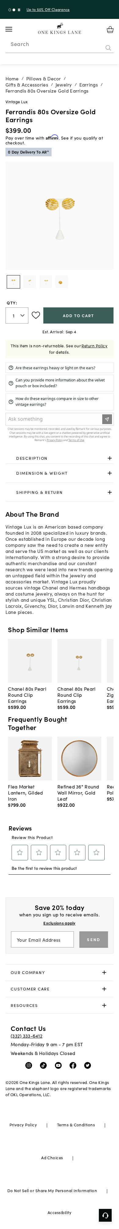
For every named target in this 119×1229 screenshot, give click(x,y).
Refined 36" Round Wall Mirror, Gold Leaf (78, 792)
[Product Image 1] (29, 282)
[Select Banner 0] (10, 10)
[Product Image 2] (45, 282)
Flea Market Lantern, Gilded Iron (25, 792)
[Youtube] (59, 1065)
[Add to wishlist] (36, 315)
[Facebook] (74, 1065)
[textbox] (17, 315)
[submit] (108, 48)
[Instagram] (30, 1065)
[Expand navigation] (13, 29)
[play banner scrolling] (19, 10)
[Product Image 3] (61, 282)
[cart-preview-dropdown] (110, 29)
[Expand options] (110, 458)
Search (20, 44)
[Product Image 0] (13, 282)
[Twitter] (89, 1065)
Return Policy (94, 346)
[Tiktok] (44, 1065)
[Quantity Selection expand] (23, 315)
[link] (59, 458)
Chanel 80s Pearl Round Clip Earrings (27, 694)
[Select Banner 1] (14, 10)
